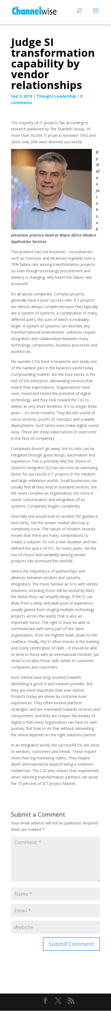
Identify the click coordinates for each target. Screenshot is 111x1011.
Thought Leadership (56, 96)
